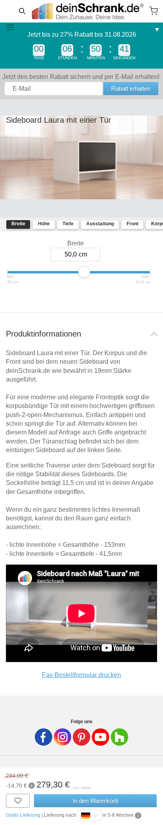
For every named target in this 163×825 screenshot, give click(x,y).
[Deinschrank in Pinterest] (81, 737)
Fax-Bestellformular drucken (81, 675)
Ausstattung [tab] (100, 223)
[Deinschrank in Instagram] (62, 737)
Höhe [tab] (44, 223)
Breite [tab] (18, 223)
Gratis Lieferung (23, 815)
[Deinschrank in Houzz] (119, 737)
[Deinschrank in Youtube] (100, 737)
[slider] (84, 272)
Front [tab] (132, 223)
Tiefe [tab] (68, 223)
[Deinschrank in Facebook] (43, 737)
